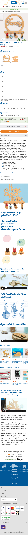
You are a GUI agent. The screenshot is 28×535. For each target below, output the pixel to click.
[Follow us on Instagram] (15, 484)
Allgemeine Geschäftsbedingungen (11, 532)
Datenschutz (21, 532)
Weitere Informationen (6, 172)
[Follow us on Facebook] (12, 484)
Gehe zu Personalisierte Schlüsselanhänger (11, 11)
